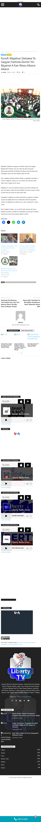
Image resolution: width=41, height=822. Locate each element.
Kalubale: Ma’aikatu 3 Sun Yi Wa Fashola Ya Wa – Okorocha (9, 248)
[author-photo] (20, 315)
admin (4, 72)
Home (2, 51)
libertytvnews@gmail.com (24, 696)
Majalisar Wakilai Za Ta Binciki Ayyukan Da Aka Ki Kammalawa (9, 270)
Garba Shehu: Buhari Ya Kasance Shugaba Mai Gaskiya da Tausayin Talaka (6, 345)
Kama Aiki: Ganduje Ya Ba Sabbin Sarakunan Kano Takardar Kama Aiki (31, 303)
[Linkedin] (22, 291)
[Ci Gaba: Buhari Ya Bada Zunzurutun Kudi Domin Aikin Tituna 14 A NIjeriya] (28, 238)
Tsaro (2, 756)
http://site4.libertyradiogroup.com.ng (20, 324)
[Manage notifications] (35, 816)
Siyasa (9, 54)
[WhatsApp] (16, 291)
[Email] (28, 291)
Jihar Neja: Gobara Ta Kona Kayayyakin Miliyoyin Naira (33, 345)
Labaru (7, 51)
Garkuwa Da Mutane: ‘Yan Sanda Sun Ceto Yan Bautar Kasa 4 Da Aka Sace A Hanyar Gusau (10, 303)
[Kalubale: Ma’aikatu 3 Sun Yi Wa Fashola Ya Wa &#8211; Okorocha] (9, 238)
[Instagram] (17, 701)
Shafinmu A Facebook (8, 599)
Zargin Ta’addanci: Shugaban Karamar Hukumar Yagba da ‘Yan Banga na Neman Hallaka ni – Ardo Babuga (20, 346)
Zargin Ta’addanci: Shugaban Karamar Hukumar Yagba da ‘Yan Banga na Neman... (25, 725)
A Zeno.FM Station (6, 423)
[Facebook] (4, 291)
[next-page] (22, 353)
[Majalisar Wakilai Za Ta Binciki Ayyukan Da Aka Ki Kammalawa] (9, 261)
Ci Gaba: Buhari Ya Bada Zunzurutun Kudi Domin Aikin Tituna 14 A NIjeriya (27, 248)
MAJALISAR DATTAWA (30, 282)
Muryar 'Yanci (5, 759)
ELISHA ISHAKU (20, 282)
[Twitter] (10, 291)
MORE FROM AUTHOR (27, 330)
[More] (30, 82)
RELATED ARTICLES (13, 330)
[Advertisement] (20, 28)
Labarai (3, 762)
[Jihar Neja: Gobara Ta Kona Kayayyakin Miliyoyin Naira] (34, 338)
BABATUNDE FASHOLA (11, 282)
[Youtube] (29, 701)
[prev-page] (19, 353)
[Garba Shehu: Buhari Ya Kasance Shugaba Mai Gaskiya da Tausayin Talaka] (7, 338)
